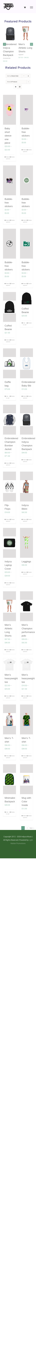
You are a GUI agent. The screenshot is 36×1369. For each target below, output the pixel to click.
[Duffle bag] (9, 363)
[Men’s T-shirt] (9, 719)
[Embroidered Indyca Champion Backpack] (26, 420)
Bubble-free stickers (26, 132)
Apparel (20, 54)
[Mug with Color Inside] (26, 779)
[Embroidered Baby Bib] (26, 363)
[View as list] (20, 87)
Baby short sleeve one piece (8, 135)
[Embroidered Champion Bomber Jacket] (9, 420)
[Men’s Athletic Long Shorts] (9, 606)
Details (12, 157)
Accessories (6, 58)
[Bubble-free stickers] (26, 110)
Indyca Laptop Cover (8, 565)
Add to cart (24, 323)
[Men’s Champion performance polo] (26, 606)
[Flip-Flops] (9, 486)
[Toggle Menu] (31, 7)
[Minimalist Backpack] (9, 779)
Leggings (26, 561)
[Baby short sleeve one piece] (9, 110)
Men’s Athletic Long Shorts (25, 48)
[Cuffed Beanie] (9, 307)
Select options (7, 157)
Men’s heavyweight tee (11, 678)
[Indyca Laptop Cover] (9, 543)
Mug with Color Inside (26, 801)
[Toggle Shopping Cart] (25, 7)
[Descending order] (28, 76)
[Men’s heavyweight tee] (9, 664)
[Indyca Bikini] (26, 486)
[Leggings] (26, 543)
